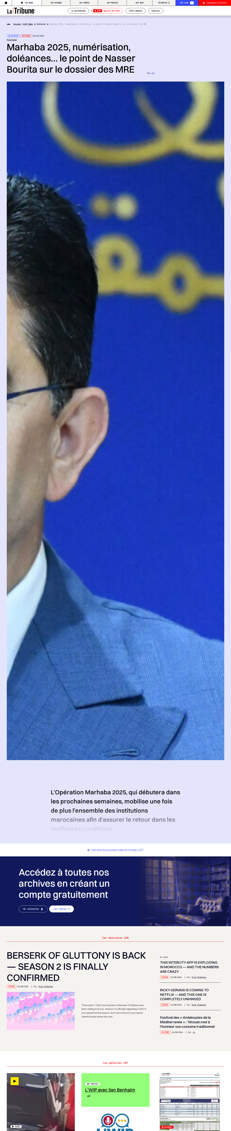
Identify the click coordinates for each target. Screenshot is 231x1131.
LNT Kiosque (56, 2)
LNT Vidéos (84, 2)
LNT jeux (139, 2)
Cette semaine (135, 10)
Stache (11, 986)
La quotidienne (78, 10)
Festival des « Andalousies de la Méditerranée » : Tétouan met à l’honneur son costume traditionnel (187, 1022)
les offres (60, 908)
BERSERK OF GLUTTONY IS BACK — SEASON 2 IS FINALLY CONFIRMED (76, 966)
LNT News (29, 2)
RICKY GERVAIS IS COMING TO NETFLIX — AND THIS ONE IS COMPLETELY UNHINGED (184, 994)
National (41, 24)
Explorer (156, 10)
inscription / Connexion (216, 3)
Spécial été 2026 (108, 10)
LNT (153, 73)
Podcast (94, 1084)
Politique (12, 39)
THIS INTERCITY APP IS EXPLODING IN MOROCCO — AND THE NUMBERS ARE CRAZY (189, 967)
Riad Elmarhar (46, 986)
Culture (165, 1032)
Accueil (17, 24)
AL (194, 1032)
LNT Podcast (112, 2)
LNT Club (184, 2)
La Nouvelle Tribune (20, 10)
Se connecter (31, 908)
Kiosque (168, 1127)
